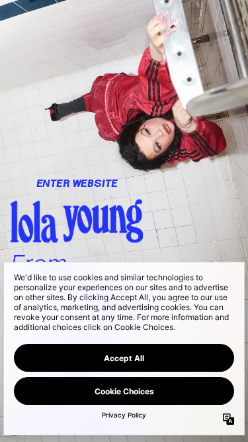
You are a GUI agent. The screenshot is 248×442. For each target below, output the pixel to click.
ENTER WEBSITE (77, 183)
